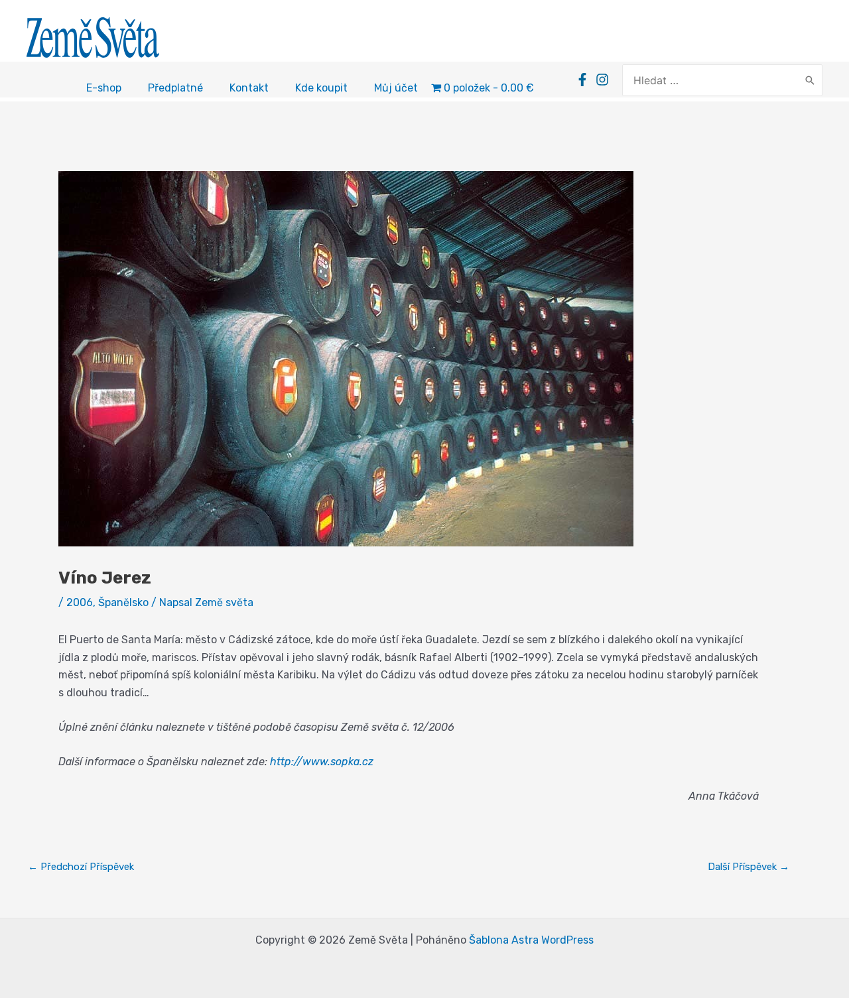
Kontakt (249, 88)
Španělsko (123, 602)
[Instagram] (602, 79)
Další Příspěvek (748, 867)
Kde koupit (321, 88)
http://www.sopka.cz (321, 761)
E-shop (103, 88)
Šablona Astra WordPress (531, 940)
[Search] (809, 80)
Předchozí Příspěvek (81, 867)
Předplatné (175, 88)
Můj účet (396, 88)
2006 (79, 602)
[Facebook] (582, 79)
